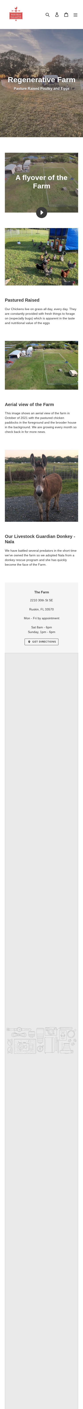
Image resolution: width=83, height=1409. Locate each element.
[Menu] (75, 14)
